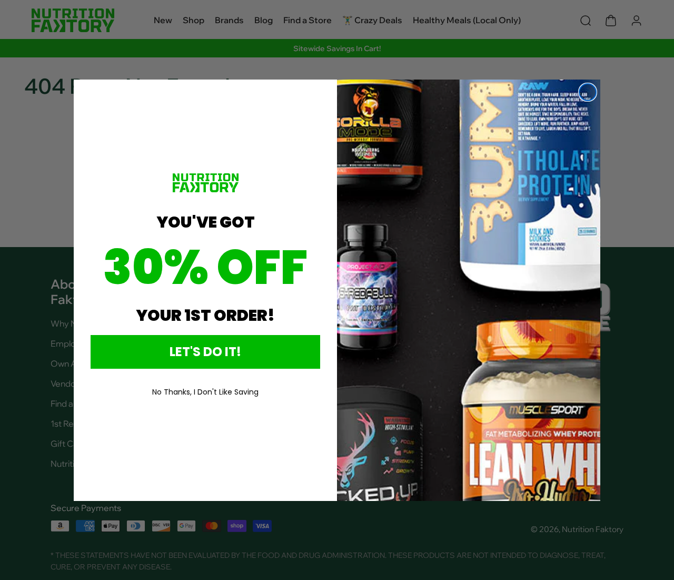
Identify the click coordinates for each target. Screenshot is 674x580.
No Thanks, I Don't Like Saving (205, 392)
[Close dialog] (587, 92)
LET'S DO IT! (205, 351)
